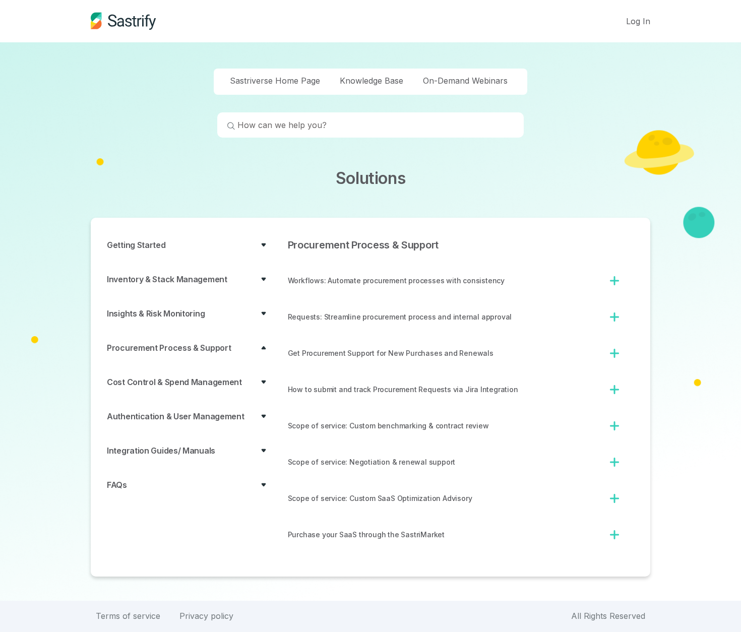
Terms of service (128, 616)
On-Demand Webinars (465, 81)
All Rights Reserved (608, 616)
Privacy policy (206, 616)
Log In (638, 21)
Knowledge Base (371, 81)
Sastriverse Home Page (275, 81)
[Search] (226, 127)
